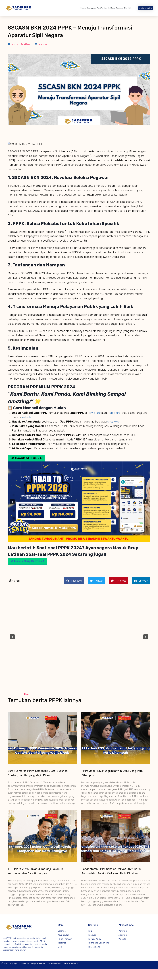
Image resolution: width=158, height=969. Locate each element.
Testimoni (119, 8)
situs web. (113, 421)
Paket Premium (102, 8)
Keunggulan (91, 8)
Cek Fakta (111, 8)
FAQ (130, 8)
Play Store (94, 412)
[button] (12, 501)
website (26, 417)
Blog (125, 8)
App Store (114, 412)
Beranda (83, 8)
